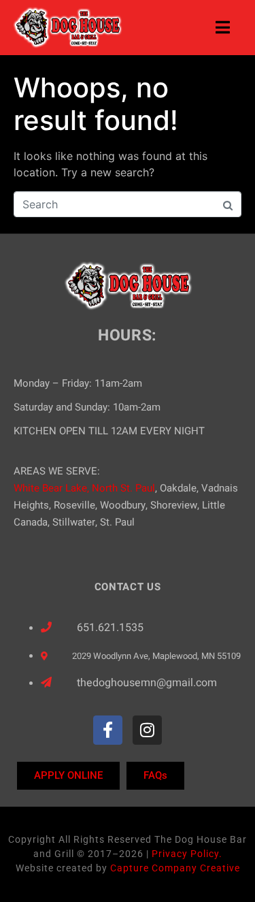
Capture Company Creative (175, 868)
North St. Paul (123, 488)
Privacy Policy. (187, 853)
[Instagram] (147, 730)
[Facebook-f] (107, 730)
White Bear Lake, (51, 488)
